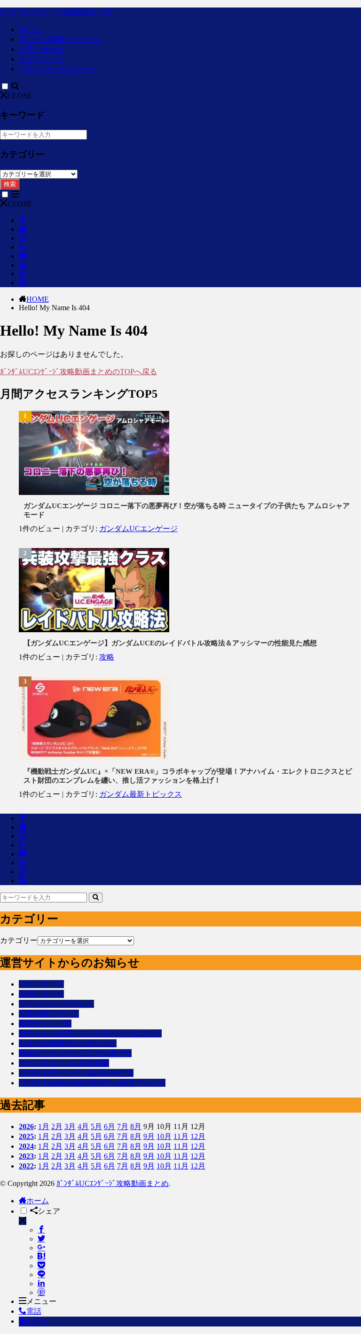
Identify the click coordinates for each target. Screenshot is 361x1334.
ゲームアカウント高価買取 (64, 1063)
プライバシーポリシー (56, 69)
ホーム (30, 29)
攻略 (106, 657)
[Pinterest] (41, 1292)
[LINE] (41, 1275)
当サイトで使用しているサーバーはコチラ (90, 1033)
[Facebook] (41, 1230)
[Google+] (41, 1248)
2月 (57, 1126)
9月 (149, 1136)
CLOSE (20, 96)
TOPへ (37, 1321)
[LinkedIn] (41, 1283)
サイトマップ (41, 59)
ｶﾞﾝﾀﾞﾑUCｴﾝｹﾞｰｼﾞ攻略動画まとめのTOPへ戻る (78, 372)
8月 (135, 1126)
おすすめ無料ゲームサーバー (68, 1043)
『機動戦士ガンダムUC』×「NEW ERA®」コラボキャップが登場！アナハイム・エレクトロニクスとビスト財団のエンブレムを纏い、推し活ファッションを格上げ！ (188, 776)
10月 (164, 1136)
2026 (26, 1126)
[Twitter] (41, 1239)
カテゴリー (19, 940)
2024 (26, 1146)
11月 (180, 1136)
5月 (96, 1126)
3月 (70, 1126)
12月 (197, 1136)
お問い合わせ (41, 49)
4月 (83, 1126)
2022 (26, 1166)
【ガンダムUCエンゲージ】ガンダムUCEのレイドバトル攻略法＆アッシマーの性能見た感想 (170, 643)
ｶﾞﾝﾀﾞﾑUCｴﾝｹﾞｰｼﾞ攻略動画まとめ (56, 12)
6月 (109, 1126)
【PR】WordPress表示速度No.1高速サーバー (92, 1083)
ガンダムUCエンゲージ (138, 529)
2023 (26, 1156)
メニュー (41, 1301)
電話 (33, 1311)
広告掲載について (49, 1014)
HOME (37, 299)
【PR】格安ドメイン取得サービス (76, 1073)
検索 (10, 184)
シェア (49, 1211)
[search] (95, 897)
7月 (122, 1126)
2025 (26, 1136)
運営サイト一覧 (45, 1024)
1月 (43, 1126)
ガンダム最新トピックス (60, 39)
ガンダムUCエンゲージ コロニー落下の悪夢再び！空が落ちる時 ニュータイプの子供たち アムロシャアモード (187, 510)
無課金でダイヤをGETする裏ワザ (75, 1053)
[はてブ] (41, 1257)
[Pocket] (41, 1266)
